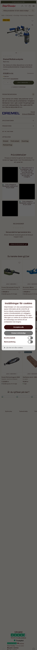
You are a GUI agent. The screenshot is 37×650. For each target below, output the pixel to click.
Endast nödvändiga (18, 333)
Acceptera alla (18, 327)
